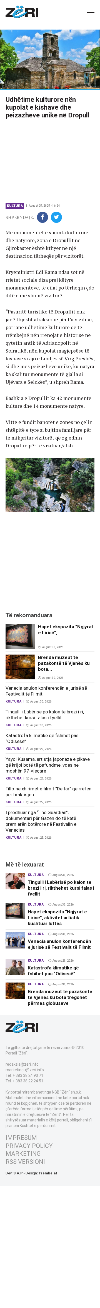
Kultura (15, 206)
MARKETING (23, 1153)
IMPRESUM (21, 1137)
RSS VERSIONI (25, 1161)
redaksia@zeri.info (22, 1064)
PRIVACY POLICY (29, 1145)
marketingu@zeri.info (25, 1070)
